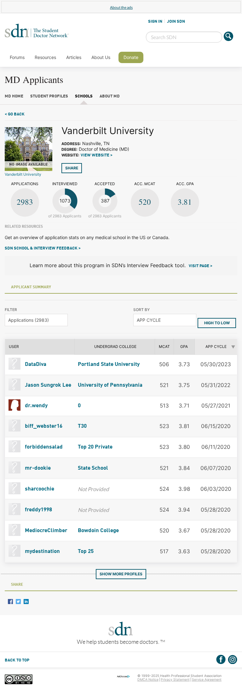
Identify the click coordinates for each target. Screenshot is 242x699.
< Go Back (15, 114)
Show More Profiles (121, 574)
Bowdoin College (98, 530)
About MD (110, 96)
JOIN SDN (176, 21)
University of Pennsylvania (110, 385)
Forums (17, 57)
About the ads (121, 7)
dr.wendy (36, 405)
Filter (11, 309)
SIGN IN (155, 21)
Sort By (141, 309)
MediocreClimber (45, 530)
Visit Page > (200, 266)
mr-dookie (37, 468)
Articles (73, 57)
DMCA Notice (147, 680)
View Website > (96, 155)
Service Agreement (207, 680)
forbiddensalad (43, 447)
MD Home (14, 96)
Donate (131, 57)
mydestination (42, 551)
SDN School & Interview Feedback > (43, 248)
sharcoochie (39, 489)
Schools (84, 96)
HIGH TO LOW (217, 322)
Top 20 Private (95, 447)
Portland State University (109, 364)
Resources (45, 57)
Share (71, 168)
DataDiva (35, 364)
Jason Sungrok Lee (47, 385)
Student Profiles (49, 96)
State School (93, 468)
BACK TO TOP (17, 660)
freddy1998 (38, 510)
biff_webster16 (43, 426)
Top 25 (86, 551)
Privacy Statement (175, 680)
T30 (82, 426)
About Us (100, 57)
